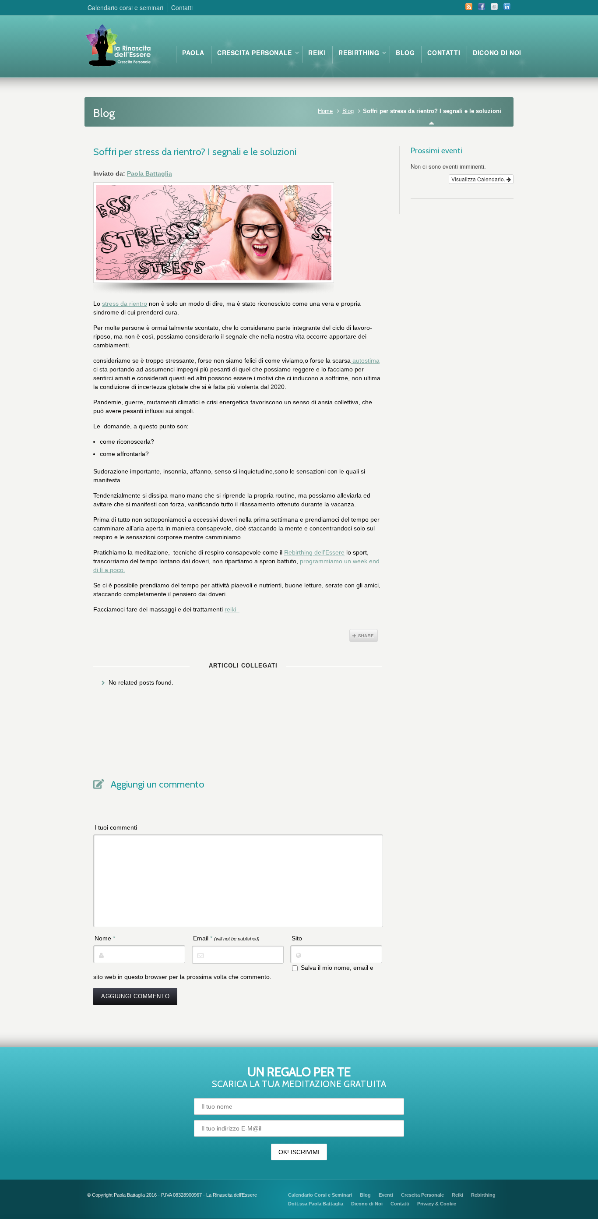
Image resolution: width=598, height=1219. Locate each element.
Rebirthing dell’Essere (314, 552)
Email (494, 6)
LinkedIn (506, 6)
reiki (232, 609)
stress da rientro (124, 303)
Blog (348, 111)
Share (363, 635)
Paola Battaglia (149, 173)
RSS (468, 6)
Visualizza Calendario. (479, 179)
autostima (365, 360)
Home (325, 111)
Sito (297, 938)
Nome (105, 938)
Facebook (481, 6)
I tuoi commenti (116, 827)
